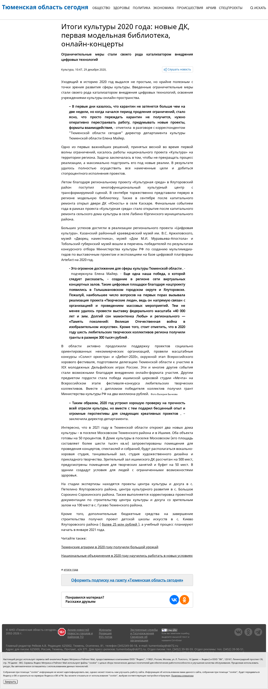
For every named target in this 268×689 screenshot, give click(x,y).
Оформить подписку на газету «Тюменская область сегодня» (127, 580)
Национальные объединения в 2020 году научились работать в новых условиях (127, 555)
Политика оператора (182, 675)
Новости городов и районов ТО (80, 635)
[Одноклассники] (184, 599)
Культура (67, 69)
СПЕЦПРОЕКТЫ (230, 8)
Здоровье (121, 8)
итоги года (71, 569)
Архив (211, 8)
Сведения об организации (139, 638)
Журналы (105, 630)
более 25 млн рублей (120, 524)
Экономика (163, 8)
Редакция (105, 633)
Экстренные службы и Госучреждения (144, 631)
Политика (141, 8)
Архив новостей (78, 630)
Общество (101, 8)
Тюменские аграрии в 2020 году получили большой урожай (109, 547)
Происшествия (190, 8)
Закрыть (10, 681)
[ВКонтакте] (174, 599)
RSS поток (105, 637)
